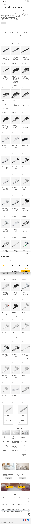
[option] (6, 443)
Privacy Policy (7, 521)
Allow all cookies (25, 271)
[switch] (12, 265)
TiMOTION (2, 4)
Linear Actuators (6, 4)
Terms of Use (15, 521)
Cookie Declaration (11, 521)
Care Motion (5, 471)
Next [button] (30, 443)
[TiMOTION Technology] (3, 1)
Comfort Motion (20, 471)
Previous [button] (0, 443)
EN (25, 1)
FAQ (4, 521)
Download (22, 486)
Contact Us (10, 486)
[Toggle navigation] (29, 1)
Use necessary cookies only (15, 271)
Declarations (2, 521)
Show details (26, 268)
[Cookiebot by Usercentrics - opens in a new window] (24, 253)
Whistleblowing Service (20, 521)
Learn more (3, 23)
